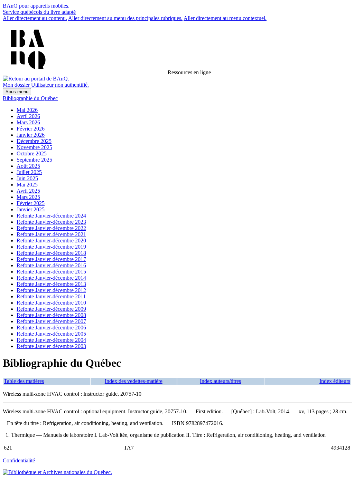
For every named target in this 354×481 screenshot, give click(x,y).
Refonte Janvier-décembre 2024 (51, 216)
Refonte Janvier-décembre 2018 (51, 253)
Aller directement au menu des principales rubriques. (125, 18)
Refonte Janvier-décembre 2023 (51, 222)
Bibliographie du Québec (30, 98)
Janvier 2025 (31, 209)
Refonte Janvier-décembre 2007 (51, 321)
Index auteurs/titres (220, 381)
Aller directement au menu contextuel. (225, 18)
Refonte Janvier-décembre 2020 (51, 240)
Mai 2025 (27, 184)
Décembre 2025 (34, 141)
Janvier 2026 (31, 135)
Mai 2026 (27, 110)
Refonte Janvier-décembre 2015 (51, 272)
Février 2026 (31, 129)
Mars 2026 (28, 122)
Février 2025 (31, 203)
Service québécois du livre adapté (39, 12)
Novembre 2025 (34, 147)
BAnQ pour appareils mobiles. (36, 6)
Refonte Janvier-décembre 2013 (51, 284)
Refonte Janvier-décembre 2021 (51, 234)
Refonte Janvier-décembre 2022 (51, 228)
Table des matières (24, 381)
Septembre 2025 (34, 160)
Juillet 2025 (29, 172)
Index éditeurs (334, 381)
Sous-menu (17, 91)
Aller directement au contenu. (35, 18)
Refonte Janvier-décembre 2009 (51, 309)
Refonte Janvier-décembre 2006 (51, 327)
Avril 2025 (28, 191)
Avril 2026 (28, 116)
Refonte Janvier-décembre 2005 (51, 334)
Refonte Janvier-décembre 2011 (51, 296)
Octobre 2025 (32, 153)
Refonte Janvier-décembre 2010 (51, 303)
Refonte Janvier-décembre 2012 (51, 290)
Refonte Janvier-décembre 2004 (51, 340)
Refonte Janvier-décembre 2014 (51, 278)
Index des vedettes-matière (133, 381)
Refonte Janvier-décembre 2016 (51, 265)
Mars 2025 (28, 197)
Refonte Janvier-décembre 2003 (51, 346)
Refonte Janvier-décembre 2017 (51, 259)
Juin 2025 (27, 178)
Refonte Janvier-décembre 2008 (51, 315)
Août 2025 (28, 166)
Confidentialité (19, 460)
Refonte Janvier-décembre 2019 (51, 247)
